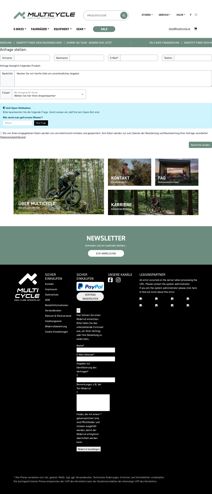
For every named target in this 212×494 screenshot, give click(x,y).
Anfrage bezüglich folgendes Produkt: (20, 65)
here (194, 288)
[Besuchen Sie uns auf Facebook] (190, 14)
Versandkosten (53, 310)
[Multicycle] (44, 15)
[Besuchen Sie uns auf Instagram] (195, 14)
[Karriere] (153, 202)
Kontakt (49, 284)
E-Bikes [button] (19, 29)
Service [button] (164, 15)
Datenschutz (51, 294)
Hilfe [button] (180, 15)
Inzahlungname (53, 321)
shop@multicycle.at (179, 28)
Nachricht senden (200, 144)
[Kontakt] (129, 172)
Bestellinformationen (56, 305)
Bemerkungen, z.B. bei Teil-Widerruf (89, 386)
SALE (104, 29)
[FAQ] (176, 172)
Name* (80, 345)
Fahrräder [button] (39, 29)
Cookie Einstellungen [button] (56, 331)
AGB (47, 299)
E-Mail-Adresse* (85, 354)
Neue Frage (41, 123)
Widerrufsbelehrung (56, 326)
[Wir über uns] (59, 186)
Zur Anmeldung (106, 253)
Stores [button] (146, 15)
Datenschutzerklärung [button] (13, 137)
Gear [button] (79, 29)
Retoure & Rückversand (58, 315)
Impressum (51, 289)
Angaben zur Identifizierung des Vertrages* (86, 367)
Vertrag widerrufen (90, 296)
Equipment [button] (61, 29)
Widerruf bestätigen (89, 449)
